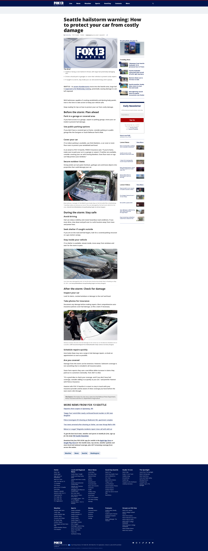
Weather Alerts (58, 516)
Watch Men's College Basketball (127, 522)
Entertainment (92, 482)
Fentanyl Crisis (143, 482)
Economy (90, 516)
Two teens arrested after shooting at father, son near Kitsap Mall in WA (89, 424)
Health (90, 489)
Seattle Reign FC (75, 520)
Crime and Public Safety (146, 478)
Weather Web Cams (59, 510)
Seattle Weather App (59, 514)
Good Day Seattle (111, 470)
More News (92, 470)
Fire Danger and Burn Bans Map (61, 524)
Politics (90, 478)
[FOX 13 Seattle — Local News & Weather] (59, 3)
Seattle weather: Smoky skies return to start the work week (136, 86)
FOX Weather (57, 529)
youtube (133, 542)
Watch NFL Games (127, 510)
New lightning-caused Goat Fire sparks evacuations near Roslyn (136, 93)
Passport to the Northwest (129, 482)
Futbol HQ (73, 532)
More (128, 3)
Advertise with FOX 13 (59, 493)
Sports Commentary (76, 528)
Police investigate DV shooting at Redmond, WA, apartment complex (88, 420)
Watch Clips (125, 472)
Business (90, 514)
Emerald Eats (125, 478)
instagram (136, 542)
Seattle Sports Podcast (111, 514)
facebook (139, 542)
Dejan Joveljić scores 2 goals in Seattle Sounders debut (127, 188)
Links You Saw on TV (59, 481)
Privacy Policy (134, 128)
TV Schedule (57, 483)
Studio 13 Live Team (127, 474)
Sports (73, 508)
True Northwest (109, 484)
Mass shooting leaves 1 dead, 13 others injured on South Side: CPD (127, 169)
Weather (82, 35)
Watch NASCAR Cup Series (129, 517)
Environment (91, 493)
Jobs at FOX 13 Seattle (60, 487)
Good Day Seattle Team (111, 474)
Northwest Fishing (76, 534)
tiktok (143, 542)
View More (140, 142)
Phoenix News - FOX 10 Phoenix (77, 502)
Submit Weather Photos (111, 486)
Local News (91, 472)
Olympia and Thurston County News (77, 487)
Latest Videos (125, 185)
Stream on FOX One (129, 508)
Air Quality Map (58, 520)
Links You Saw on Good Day (111, 492)
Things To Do (109, 482)
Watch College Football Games (128, 513)
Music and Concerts (93, 486)
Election (90, 480)
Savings (90, 518)
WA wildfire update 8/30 (126, 202)
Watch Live (108, 472)
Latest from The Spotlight (146, 472)
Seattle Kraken (75, 518)
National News (92, 476)
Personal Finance (92, 510)
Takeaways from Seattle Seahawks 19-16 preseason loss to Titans (136, 65)
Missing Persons (144, 480)
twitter (149, 542)
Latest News (124, 142)
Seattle (84, 453)
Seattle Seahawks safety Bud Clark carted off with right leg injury (136, 72)
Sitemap (90, 501)
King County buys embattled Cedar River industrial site (127, 217)
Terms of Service (133, 129)
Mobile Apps (57, 474)
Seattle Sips (125, 480)
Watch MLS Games (127, 530)
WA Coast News (75, 493)
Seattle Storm (74, 516)
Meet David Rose (144, 476)
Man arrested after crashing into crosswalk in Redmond (127, 146)
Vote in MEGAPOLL (110, 476)
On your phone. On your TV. (129, 41)
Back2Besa (108, 495)
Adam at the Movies (110, 480)
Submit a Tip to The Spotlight (145, 484)
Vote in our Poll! (125, 135)
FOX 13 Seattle (75, 35)
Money (90, 508)
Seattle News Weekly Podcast (110, 511)
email (152, 542)
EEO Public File (58, 499)
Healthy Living (91, 491)
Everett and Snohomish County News (77, 483)
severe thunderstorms (81, 87)
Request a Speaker (59, 491)
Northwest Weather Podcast (110, 516)
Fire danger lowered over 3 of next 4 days (127, 196)
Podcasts (108, 508)
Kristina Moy (68, 35)
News (77, 453)
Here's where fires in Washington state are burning (125, 176)
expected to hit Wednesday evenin (77, 89)
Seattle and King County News (77, 476)
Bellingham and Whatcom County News (78, 490)
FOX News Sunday (93, 499)
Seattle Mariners (75, 512)
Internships (57, 489)
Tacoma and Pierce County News (78, 480)
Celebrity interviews (127, 484)
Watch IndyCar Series (128, 519)
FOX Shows (57, 485)
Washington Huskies (76, 522)
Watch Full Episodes (145, 474)
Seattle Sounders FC (76, 514)
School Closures (109, 488)
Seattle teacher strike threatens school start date (127, 153)
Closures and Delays (59, 518)
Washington (94, 453)
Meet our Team (58, 479)
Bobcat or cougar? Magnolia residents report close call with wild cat (88, 429)
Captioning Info (58, 495)
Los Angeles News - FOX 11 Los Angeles (77, 499)
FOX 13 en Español (93, 497)
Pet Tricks (107, 478)
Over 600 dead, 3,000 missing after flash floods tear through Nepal (127, 211)
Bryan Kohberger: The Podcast (111, 519)
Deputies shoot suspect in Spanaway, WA (78, 409)
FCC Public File (58, 497)
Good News (91, 495)
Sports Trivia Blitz (75, 530)
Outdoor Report (109, 489)
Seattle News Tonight (76, 474)
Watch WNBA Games (128, 528)
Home (56, 470)
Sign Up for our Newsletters (58, 476)
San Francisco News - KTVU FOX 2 (76, 495)
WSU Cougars (74, 524)
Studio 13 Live (127, 470)
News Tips (56, 472)
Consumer (91, 488)
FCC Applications (58, 501)
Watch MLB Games (127, 516)
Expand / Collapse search (153, 3)
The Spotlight (145, 470)
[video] (140, 190)
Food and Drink (92, 484)
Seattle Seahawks (75, 510)
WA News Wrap (92, 474)
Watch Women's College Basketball (128, 525)
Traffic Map (57, 512)
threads (146, 542)
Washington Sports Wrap (77, 526)
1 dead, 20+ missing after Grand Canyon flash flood (126, 161)
